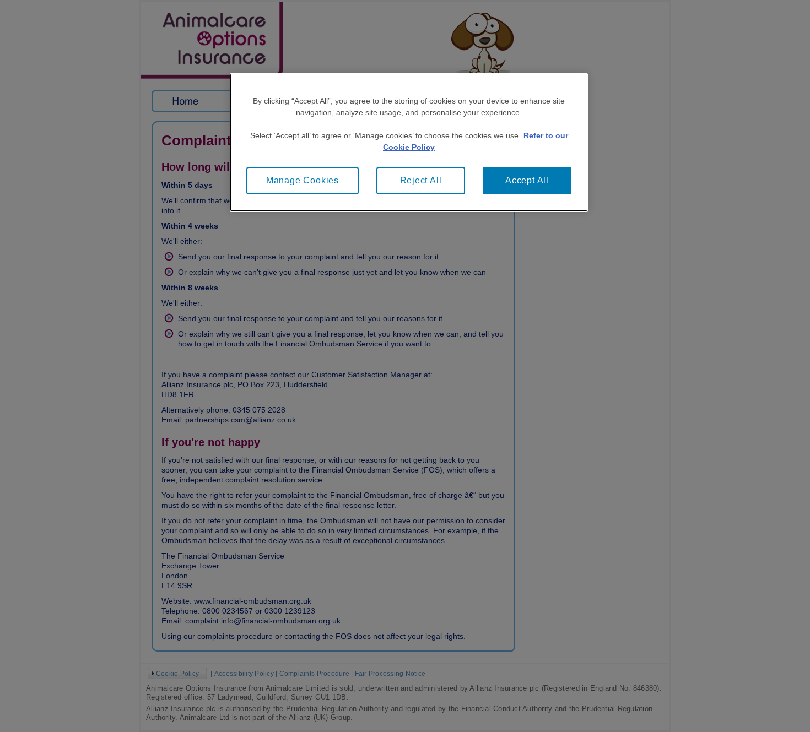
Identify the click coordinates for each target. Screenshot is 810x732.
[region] (409, 142)
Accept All (527, 180)
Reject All (421, 180)
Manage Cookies (302, 180)
